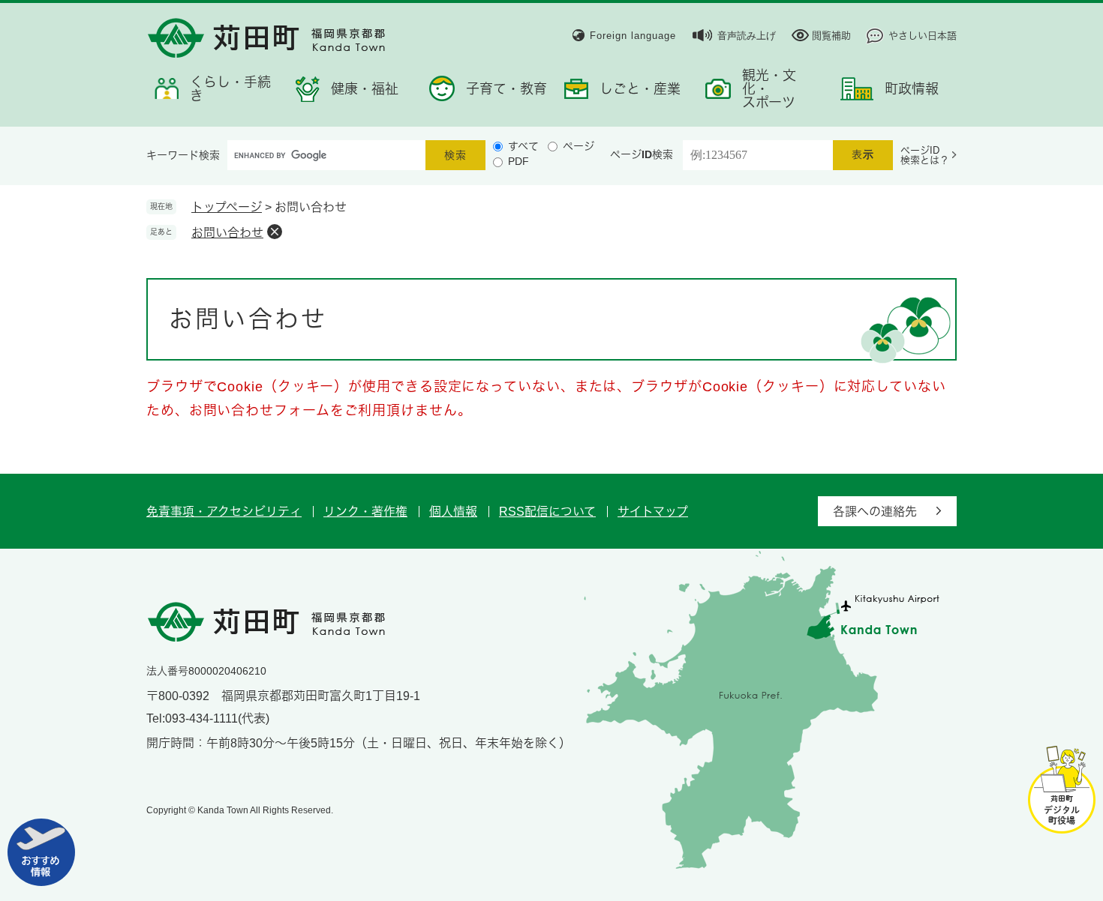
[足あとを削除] (274, 231)
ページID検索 (641, 154)
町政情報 (912, 89)
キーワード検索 (183, 155)
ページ (578, 146)
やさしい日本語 (922, 35)
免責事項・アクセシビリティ (224, 511)
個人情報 (453, 511)
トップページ (226, 207)
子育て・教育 (506, 89)
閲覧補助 (831, 35)
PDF (518, 161)
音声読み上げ (746, 35)
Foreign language (633, 35)
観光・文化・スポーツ (769, 89)
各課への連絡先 (875, 511)
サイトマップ (653, 511)
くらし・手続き (230, 89)
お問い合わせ (227, 232)
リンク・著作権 (365, 511)
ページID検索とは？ (924, 155)
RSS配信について (547, 511)
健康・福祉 (364, 89)
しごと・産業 (640, 89)
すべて (523, 146)
